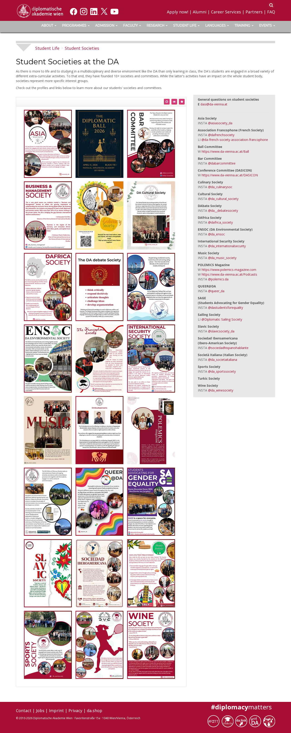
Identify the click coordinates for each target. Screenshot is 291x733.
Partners (254, 12)
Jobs (40, 710)
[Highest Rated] (182, 102)
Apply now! (177, 12)
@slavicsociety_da (221, 331)
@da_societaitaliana (222, 359)
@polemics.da (218, 279)
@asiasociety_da (220, 123)
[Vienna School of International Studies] (40, 11)
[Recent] (167, 102)
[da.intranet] (256, 721)
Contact (23, 710)
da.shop (94, 710)
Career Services (226, 12)
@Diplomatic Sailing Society (221, 319)
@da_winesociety (220, 390)
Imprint (56, 710)
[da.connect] (269, 721)
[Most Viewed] (174, 102)
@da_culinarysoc (220, 187)
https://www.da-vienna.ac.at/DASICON (230, 175)
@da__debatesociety (223, 210)
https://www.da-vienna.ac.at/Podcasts (229, 274)
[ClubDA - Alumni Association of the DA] (228, 721)
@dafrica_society (220, 222)
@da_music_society (222, 258)
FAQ (271, 12)
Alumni (199, 12)
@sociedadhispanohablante (228, 348)
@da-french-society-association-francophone (234, 139)
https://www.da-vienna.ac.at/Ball (225, 151)
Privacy (75, 710)
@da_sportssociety (222, 371)
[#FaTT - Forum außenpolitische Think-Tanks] (214, 721)
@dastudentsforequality (225, 307)
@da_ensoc (216, 234)
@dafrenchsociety (221, 135)
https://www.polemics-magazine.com (229, 269)
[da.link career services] (242, 721)
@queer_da (216, 291)
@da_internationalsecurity (227, 246)
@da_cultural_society (223, 199)
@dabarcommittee (222, 163)
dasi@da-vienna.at (214, 104)
